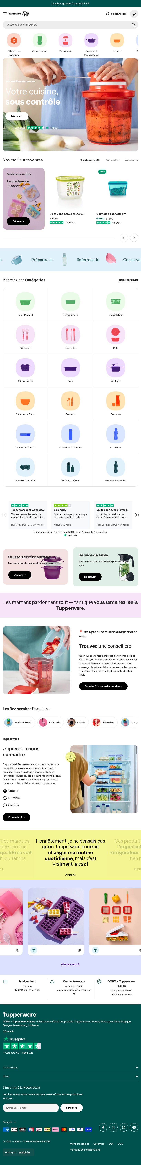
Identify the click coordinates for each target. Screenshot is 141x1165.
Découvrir (8, 1031)
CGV (111, 1143)
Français (7, 1122)
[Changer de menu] (5, 14)
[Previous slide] (124, 238)
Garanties (98, 1143)
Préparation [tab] (113, 160)
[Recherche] (133, 25)
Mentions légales (79, 1143)
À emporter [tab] (131, 160)
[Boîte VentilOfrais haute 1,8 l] (70, 189)
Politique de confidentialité (85, 1149)
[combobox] (70, 25)
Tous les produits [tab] (90, 160)
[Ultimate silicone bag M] (117, 189)
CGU (120, 1143)
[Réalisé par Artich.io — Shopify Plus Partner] (24, 1152)
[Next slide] (134, 238)
